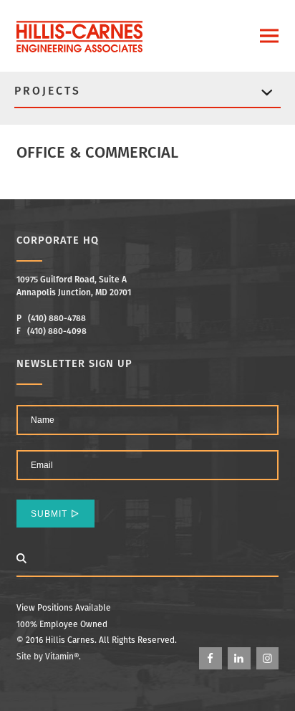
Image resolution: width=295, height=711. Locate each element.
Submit (49, 513)
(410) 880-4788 (57, 319)
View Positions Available (63, 608)
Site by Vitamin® (47, 657)
